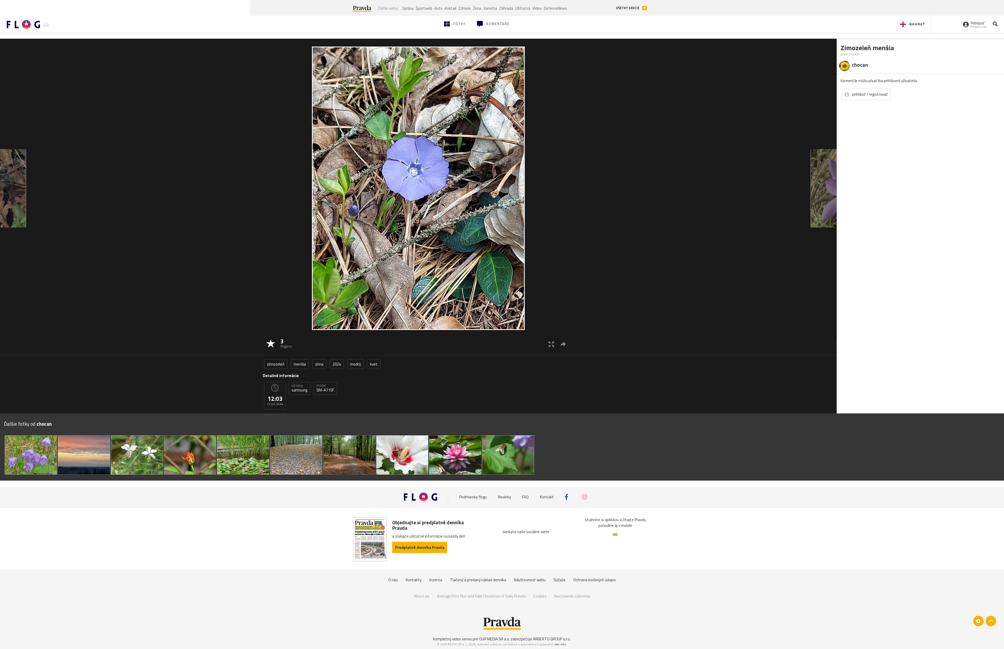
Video (537, 8)
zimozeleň (275, 364)
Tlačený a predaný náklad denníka (478, 580)
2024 (337, 364)
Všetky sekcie (628, 7)
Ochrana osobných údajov (594, 580)
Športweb (424, 8)
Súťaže (560, 580)
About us (421, 596)
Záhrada (506, 8)
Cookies (539, 596)
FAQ (525, 497)
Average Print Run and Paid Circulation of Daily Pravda (481, 596)
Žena (477, 8)
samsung (299, 388)
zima (319, 364)
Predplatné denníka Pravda (419, 547)
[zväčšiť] (551, 344)
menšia (300, 364)
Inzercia (435, 580)
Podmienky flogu (473, 497)
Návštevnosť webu (530, 580)
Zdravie (464, 8)
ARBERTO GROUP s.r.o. (552, 639)
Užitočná (522, 8)
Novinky (504, 497)
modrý (355, 364)
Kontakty (413, 580)
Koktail (450, 8)
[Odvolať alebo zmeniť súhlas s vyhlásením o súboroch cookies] (978, 621)
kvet (374, 364)
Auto (438, 8)
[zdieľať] (563, 344)
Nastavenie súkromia (572, 596)
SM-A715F (325, 388)
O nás (393, 580)
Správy (408, 8)
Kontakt (547, 497)
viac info (560, 644)
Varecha (490, 8)
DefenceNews (555, 8)
